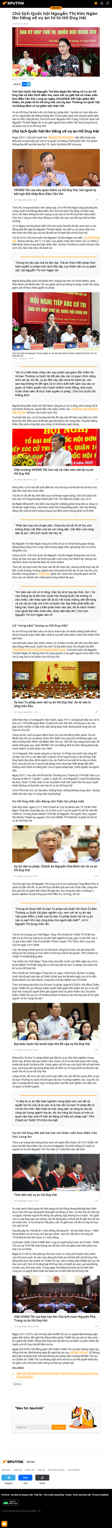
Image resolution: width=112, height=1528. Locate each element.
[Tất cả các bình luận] (4, 1524)
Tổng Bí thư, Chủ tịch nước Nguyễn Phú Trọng (39, 650)
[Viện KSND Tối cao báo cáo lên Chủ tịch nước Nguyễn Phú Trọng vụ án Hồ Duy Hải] (56, 1294)
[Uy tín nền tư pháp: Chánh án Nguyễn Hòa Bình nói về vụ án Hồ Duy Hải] (56, 844)
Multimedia (74, 1470)
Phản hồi (38, 1494)
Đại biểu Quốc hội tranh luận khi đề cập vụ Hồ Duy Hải (52, 1044)
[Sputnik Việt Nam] (14, 5)
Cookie (68, 1494)
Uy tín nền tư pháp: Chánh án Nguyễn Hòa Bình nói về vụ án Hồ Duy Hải (55, 868)
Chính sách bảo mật (82, 1494)
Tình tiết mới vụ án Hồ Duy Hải (35, 1195)
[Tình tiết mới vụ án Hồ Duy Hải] (56, 1172)
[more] (96, 200)
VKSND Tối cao (79, 1352)
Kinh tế (41, 1470)
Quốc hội (44, 573)
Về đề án (5, 1494)
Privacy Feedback (100, 1494)
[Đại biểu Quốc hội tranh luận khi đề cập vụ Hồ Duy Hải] (56, 1021)
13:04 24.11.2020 (20, 23)
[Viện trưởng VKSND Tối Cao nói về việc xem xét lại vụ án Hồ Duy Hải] (56, 447)
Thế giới (18, 1470)
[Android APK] (10, 1503)
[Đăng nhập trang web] (102, 3)
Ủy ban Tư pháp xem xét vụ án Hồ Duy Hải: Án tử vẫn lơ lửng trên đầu (52, 704)
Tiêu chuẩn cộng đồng (53, 1494)
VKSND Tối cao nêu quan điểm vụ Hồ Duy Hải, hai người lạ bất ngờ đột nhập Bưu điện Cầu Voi (55, 192)
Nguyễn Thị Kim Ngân (61, 137)
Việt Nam (17, 1384)
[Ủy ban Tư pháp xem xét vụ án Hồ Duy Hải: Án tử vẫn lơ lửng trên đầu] (56, 680)
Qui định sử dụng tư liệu (22, 1494)
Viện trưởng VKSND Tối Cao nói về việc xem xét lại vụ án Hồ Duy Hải (53, 471)
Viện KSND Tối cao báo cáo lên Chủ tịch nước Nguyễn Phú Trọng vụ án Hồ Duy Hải (55, 1318)
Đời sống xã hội (56, 1470)
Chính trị (29, 1470)
